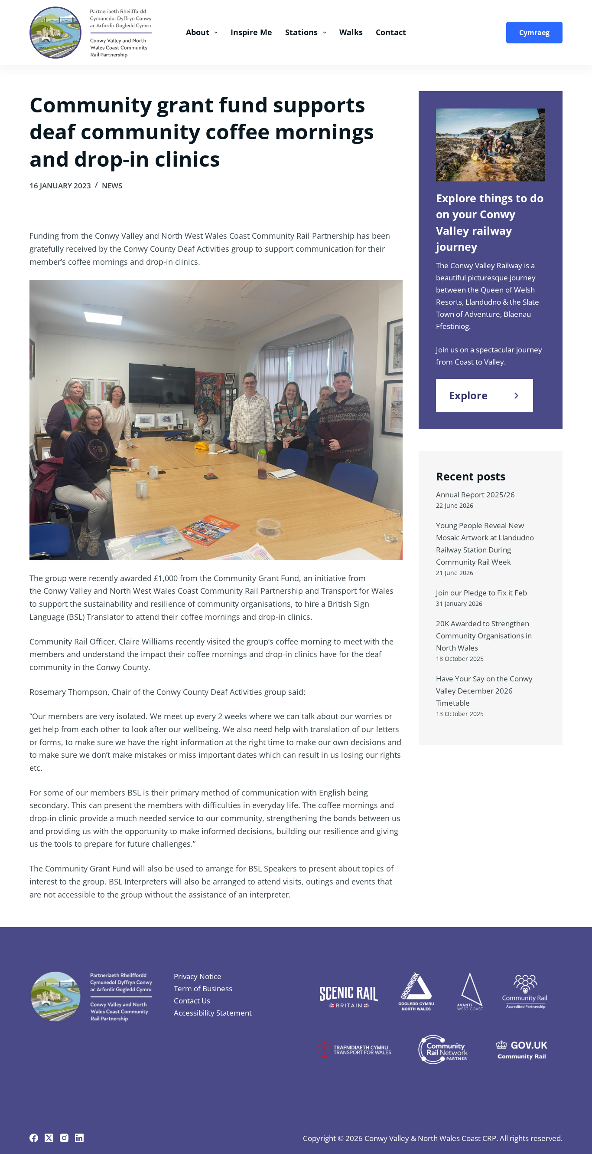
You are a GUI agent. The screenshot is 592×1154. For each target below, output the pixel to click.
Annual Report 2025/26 (475, 495)
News (112, 186)
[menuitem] (532, 32)
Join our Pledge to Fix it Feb (481, 593)
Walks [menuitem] (351, 32)
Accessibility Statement (213, 1013)
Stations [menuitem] (301, 32)
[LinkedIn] (79, 1138)
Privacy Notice (197, 976)
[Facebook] (33, 1138)
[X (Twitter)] (49, 1138)
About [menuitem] (197, 32)
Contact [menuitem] (391, 32)
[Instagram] (64, 1138)
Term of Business (203, 988)
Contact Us (192, 1001)
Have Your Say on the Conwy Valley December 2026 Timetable (484, 691)
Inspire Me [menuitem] (251, 32)
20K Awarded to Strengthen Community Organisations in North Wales (484, 635)
